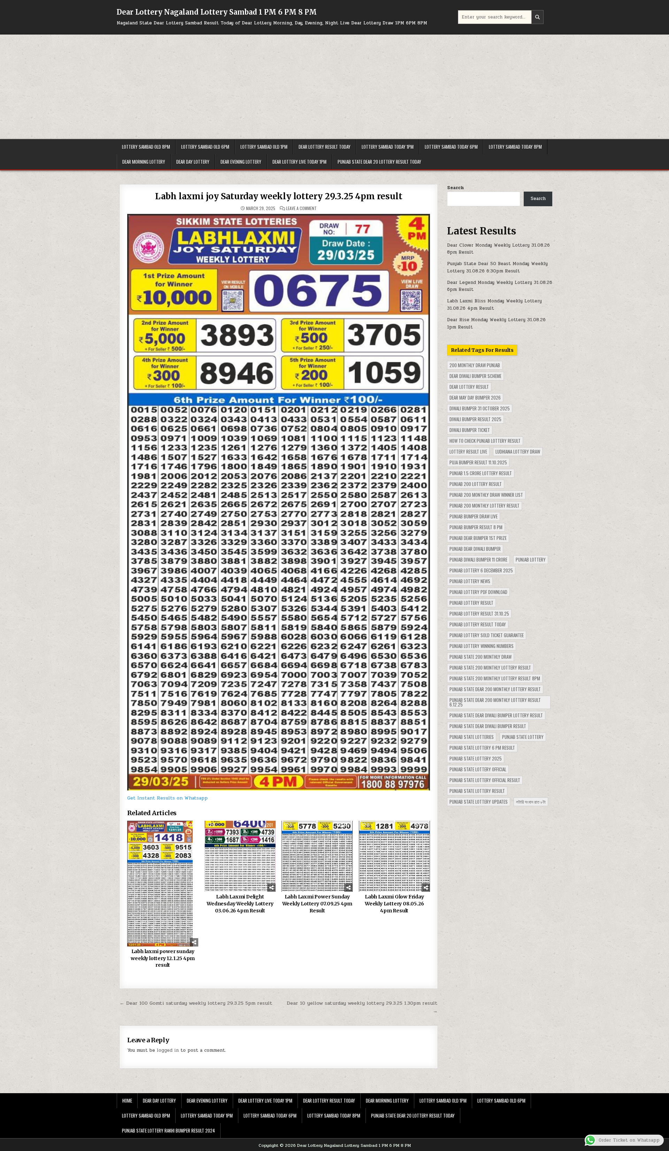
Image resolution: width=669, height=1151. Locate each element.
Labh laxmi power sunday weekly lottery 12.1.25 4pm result (163, 958)
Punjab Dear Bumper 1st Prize (478, 537)
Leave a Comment (301, 208)
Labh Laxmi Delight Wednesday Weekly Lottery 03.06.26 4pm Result (240, 903)
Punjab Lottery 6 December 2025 (481, 570)
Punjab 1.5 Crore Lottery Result (480, 473)
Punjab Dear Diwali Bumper (475, 548)
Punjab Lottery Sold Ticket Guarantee (486, 635)
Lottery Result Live (468, 451)
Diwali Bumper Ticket (469, 429)
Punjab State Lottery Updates (478, 801)
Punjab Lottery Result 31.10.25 (479, 613)
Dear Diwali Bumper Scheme (475, 375)
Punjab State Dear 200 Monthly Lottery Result (495, 689)
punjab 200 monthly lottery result (484, 505)
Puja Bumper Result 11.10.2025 (478, 462)
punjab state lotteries (471, 736)
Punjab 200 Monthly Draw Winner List (486, 494)
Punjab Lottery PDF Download (478, 591)
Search (455, 187)
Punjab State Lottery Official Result (484, 780)
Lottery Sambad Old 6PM (205, 146)
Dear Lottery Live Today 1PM (299, 161)
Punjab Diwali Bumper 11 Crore (478, 559)
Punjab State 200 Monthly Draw (480, 656)
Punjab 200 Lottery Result (475, 483)
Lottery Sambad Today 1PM (388, 146)
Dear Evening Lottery (241, 161)
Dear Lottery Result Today (325, 146)
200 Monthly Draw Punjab (474, 365)
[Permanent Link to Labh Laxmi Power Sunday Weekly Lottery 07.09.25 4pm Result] (317, 856)
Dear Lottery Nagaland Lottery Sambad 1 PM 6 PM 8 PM (217, 12)
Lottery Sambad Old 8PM (146, 146)
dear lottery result (469, 386)
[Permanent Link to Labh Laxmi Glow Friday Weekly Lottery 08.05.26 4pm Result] (394, 856)
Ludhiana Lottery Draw (517, 451)
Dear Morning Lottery (143, 161)
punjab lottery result (471, 602)
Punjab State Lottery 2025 (475, 758)
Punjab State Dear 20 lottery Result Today (379, 161)
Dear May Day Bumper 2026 (475, 397)
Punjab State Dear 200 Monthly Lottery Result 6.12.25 (495, 702)
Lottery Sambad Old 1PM (263, 146)
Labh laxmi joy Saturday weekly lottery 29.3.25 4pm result (278, 196)
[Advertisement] (334, 87)
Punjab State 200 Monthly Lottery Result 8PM (494, 678)
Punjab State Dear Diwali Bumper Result (487, 726)
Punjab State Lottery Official (477, 769)
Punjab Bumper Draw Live (473, 516)
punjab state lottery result (477, 790)
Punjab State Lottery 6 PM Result (482, 747)
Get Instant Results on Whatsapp (167, 798)
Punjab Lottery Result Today (477, 624)
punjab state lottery (523, 736)
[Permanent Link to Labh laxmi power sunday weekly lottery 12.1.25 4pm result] (162, 884)
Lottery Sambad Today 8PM (515, 146)
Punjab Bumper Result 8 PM (475, 527)
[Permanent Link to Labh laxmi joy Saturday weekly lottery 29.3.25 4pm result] (278, 502)
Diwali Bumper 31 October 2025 (479, 408)
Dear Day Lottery (192, 161)
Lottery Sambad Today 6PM (451, 146)
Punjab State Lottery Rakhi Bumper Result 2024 (168, 1130)
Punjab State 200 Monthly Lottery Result (490, 667)
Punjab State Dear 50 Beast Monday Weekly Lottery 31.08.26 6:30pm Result (497, 267)
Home (127, 1100)
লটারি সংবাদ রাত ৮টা (531, 801)
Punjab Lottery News (469, 581)
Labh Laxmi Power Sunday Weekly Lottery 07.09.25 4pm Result (317, 903)
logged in (168, 1050)
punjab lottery (531, 559)
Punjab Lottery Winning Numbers (481, 645)
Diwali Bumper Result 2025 (475, 419)
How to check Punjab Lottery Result (485, 440)
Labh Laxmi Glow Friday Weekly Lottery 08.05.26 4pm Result (394, 903)
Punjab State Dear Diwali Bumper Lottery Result (496, 715)
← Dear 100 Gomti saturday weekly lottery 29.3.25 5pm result (196, 1003)
